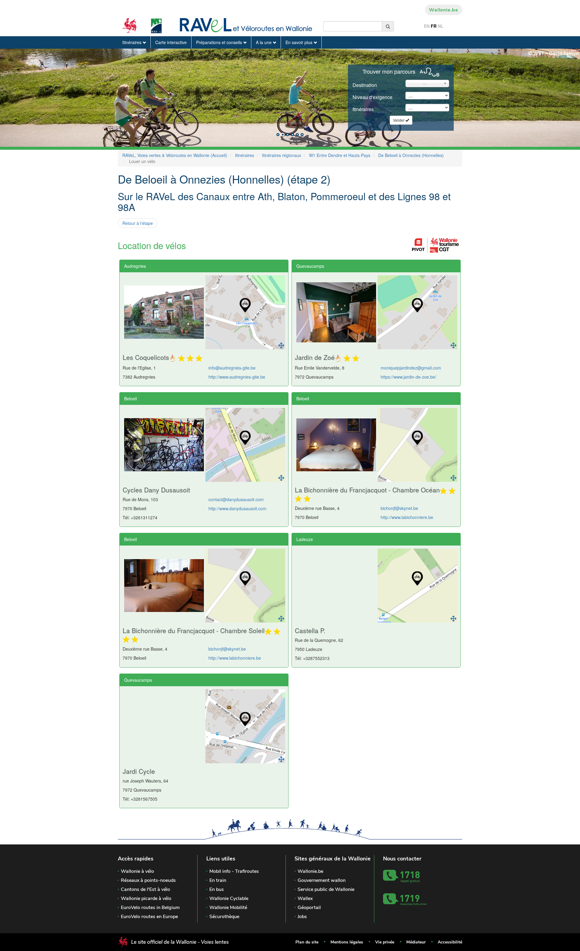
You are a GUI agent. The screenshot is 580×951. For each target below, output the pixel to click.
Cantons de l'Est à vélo (145, 889)
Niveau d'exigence (372, 97)
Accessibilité (450, 942)
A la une (264, 42)
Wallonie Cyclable (228, 898)
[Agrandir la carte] (281, 345)
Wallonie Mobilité (228, 908)
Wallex (305, 898)
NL (440, 26)
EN (427, 26)
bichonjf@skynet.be (399, 508)
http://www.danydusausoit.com (237, 508)
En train (217, 880)
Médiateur (416, 942)
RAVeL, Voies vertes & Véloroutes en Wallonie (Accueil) (174, 155)
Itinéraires (132, 42)
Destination (365, 85)
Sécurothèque (224, 917)
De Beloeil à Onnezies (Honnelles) (411, 155)
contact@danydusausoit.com (236, 499)
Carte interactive (171, 42)
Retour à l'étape (137, 223)
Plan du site (306, 942)
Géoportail (309, 908)
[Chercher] (388, 26)
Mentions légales (346, 942)
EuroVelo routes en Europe (149, 917)
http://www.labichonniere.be (407, 517)
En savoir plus (299, 42)
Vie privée (384, 942)
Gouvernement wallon (322, 880)
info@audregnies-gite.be (232, 368)
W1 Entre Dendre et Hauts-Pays (339, 155)
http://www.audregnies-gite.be (236, 377)
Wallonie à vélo (137, 871)
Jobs (302, 917)
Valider (399, 120)
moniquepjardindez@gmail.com (411, 368)
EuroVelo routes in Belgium (150, 908)
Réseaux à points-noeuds (148, 880)
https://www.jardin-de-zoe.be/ (408, 377)
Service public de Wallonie (326, 889)
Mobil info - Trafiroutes (234, 871)
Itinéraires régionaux (281, 155)
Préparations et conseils (219, 42)
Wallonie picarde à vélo (146, 898)
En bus (216, 889)
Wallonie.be (443, 10)
